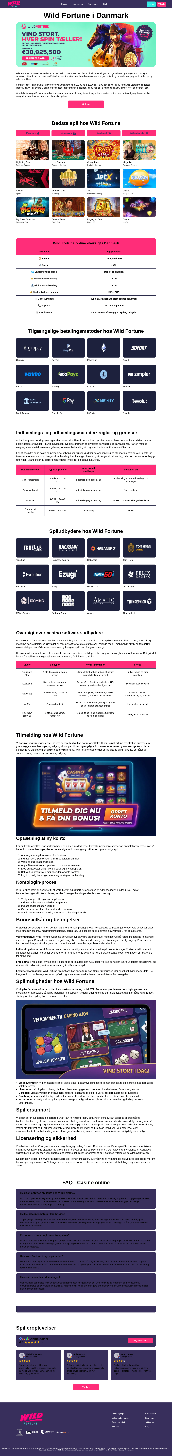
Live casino (66, 133)
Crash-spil (102, 133)
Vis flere (86, 1387)
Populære (31, 133)
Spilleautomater (137, 133)
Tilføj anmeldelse (140, 1340)
